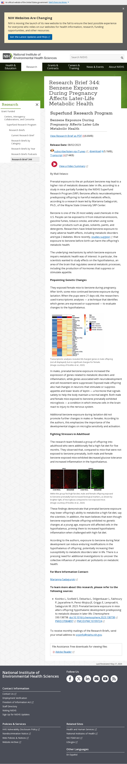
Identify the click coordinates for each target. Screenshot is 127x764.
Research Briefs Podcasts (24, 154)
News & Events (95, 67)
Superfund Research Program (21, 124)
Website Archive (10, 742)
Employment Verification (14, 698)
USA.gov (70, 742)
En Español (71, 754)
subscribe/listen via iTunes (69, 151)
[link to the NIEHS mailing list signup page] (96, 678)
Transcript (56, 155)
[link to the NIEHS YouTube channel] (105, 678)
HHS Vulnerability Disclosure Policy (19, 729)
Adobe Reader (63, 652)
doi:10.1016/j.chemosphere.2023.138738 (92, 617)
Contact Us (8, 693)
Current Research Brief (22, 135)
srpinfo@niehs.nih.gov (89, 634)
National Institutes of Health (80, 733)
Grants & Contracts (53, 67)
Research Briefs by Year (23, 148)
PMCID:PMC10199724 (89, 621)
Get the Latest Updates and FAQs (28, 36)
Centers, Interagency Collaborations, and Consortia (19, 118)
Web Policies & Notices (14, 737)
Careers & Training (74, 67)
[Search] (122, 57)
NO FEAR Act (73, 737)
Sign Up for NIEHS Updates (16, 714)
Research (31, 67)
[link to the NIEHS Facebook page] (69, 678)
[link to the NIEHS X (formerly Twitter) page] (78, 678)
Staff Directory (9, 706)
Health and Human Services (80, 729)
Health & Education (10, 67)
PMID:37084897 (64, 621)
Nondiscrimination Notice (15, 733)
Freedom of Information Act (16, 702)
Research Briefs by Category (20, 142)
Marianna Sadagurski (62, 579)
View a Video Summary (72, 166)
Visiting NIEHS (9, 710)
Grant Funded (8, 111)
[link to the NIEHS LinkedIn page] (87, 678)
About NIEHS (116, 67)
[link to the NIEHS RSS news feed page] (114, 678)
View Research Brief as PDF (66, 136)
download (95, 151)
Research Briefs (17, 130)
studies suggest (100, 237)
